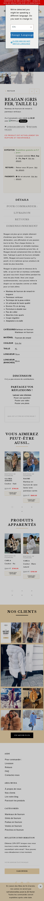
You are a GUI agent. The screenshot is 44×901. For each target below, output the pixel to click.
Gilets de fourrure (13, 818)
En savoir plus (22, 735)
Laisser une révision (22, 395)
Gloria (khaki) (8, 479)
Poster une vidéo (22, 400)
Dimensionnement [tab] (22, 226)
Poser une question (22, 398)
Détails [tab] (22, 200)
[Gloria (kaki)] (13, 461)
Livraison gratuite (16, 127)
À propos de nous (13, 789)
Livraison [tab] (22, 213)
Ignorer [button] (40, 886)
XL (16, 349)
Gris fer (18, 343)
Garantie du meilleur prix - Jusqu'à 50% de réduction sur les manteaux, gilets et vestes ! (22, 3)
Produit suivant (36, 91)
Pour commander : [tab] (22, 206)
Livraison (9, 763)
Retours (8, 767)
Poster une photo (22, 403)
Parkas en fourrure (13, 822)
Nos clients (10, 793)
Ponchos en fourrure (14, 830)
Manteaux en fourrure (24, 329)
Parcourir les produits (15, 801)
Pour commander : (13, 760)
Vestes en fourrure (13, 826)
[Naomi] (31, 461)
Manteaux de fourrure (15, 814)
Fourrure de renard (23, 338)
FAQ (7, 771)
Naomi (26, 479)
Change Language (22, 35)
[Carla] (13, 543)
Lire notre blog (11, 797)
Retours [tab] (22, 219)
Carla (8, 560)
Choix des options (13, 493)
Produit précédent (31, 91)
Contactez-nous (12, 775)
